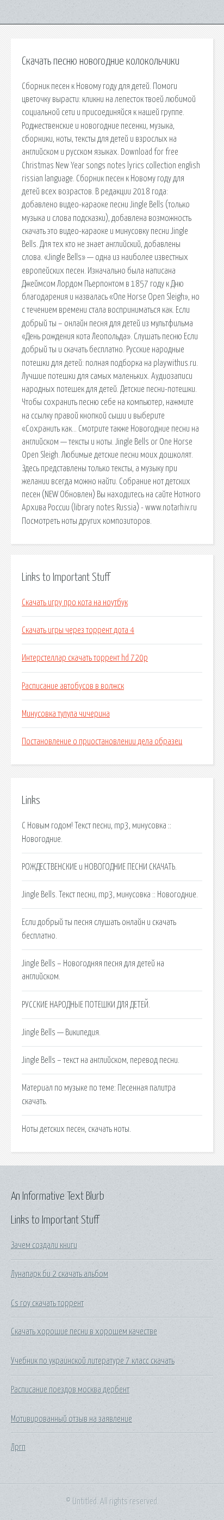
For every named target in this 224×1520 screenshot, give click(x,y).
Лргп (18, 1447)
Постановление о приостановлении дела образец (102, 741)
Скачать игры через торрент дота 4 (78, 630)
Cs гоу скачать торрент (47, 1303)
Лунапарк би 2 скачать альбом (59, 1274)
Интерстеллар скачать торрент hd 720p (85, 658)
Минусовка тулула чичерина (66, 714)
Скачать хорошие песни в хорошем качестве (84, 1331)
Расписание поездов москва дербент (70, 1389)
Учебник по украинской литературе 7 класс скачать (93, 1361)
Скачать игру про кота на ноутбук (75, 602)
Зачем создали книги (44, 1245)
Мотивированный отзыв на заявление (71, 1419)
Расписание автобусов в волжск (73, 686)
